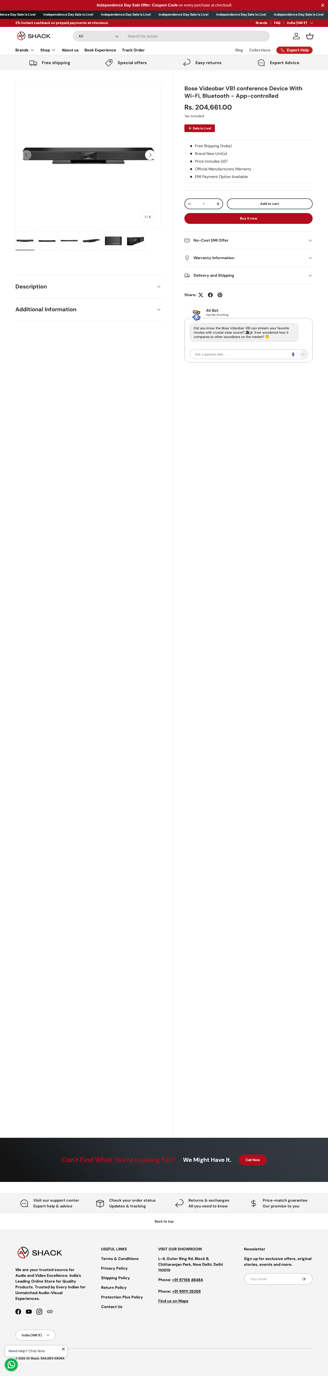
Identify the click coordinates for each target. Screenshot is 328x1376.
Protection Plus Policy (122, 1297)
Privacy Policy (114, 1268)
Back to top (164, 1221)
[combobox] (171, 36)
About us (70, 50)
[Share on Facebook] (210, 295)
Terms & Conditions (120, 1258)
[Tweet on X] (201, 295)
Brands (261, 23)
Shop (45, 50)
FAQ (277, 23)
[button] (309, 36)
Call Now (253, 1160)
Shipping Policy (115, 1277)
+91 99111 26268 (186, 1291)
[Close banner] (323, 5)
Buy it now (248, 218)
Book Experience (100, 50)
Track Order (133, 50)
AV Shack (32, 1358)
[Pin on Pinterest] (220, 295)
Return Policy (114, 1287)
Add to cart (269, 204)
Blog (239, 50)
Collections (260, 50)
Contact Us (111, 1306)
